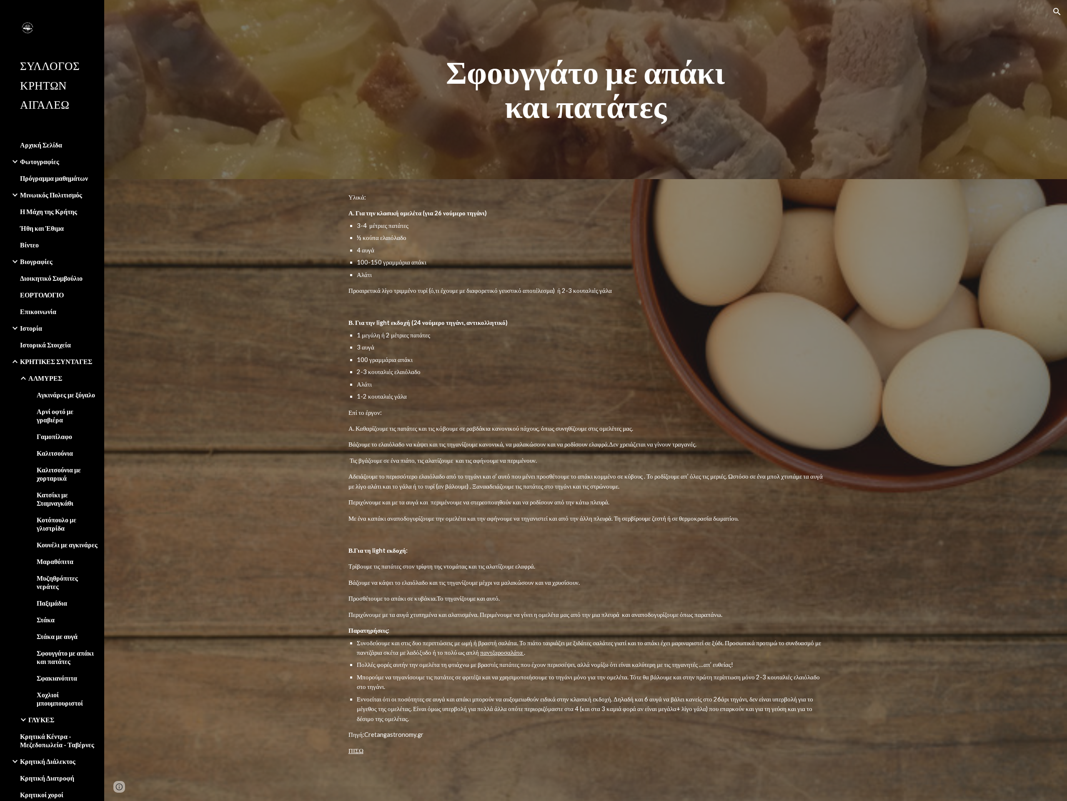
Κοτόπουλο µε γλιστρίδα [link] (56, 524)
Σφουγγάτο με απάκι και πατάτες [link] (65, 657)
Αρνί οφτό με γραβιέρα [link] (55, 415)
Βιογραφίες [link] (36, 261)
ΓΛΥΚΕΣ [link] (41, 720)
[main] (585, 89)
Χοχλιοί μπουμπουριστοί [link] (60, 699)
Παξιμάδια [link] (52, 603)
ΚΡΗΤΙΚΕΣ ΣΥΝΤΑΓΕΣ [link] (56, 361)
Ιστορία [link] (31, 328)
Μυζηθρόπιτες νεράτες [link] (57, 582)
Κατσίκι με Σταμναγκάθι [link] (55, 499)
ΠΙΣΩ (355, 750)
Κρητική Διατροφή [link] (47, 778)
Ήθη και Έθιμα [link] (42, 228)
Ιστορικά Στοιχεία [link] (45, 345)
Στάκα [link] (46, 620)
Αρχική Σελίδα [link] (41, 145)
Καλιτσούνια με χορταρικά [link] (59, 474)
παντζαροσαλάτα (502, 652)
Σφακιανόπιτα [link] (57, 678)
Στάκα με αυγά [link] (57, 636)
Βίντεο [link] (29, 245)
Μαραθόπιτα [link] (55, 561)
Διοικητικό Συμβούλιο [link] (51, 278)
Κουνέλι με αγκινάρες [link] (67, 545)
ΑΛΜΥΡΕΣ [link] (45, 378)
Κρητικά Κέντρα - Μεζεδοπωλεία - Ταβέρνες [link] (57, 740)
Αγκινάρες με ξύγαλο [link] (66, 395)
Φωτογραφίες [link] (39, 161)
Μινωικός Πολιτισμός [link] (51, 195)
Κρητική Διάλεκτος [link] (47, 761)
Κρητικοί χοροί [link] (41, 795)
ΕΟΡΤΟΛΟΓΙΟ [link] (42, 295)
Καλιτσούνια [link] (55, 453)
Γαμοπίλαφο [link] (54, 436)
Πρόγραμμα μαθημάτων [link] (54, 178)
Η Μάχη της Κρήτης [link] (48, 211)
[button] (1057, 12)
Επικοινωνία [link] (38, 311)
